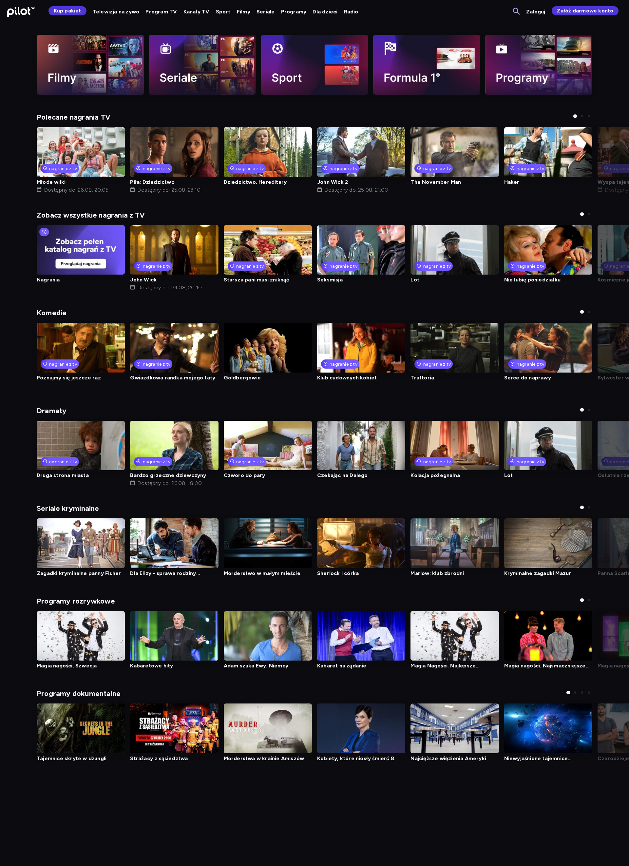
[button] (575, 116)
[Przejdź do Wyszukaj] (516, 11)
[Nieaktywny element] (90, 65)
